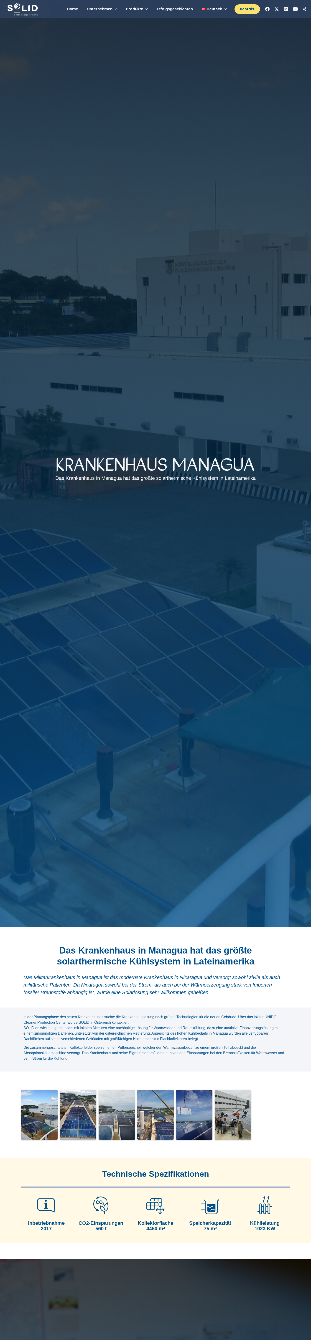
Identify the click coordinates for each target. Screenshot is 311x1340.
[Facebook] (267, 9)
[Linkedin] (286, 9)
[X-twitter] (276, 9)
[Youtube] (295, 9)
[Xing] (304, 9)
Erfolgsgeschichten (175, 9)
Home (72, 9)
